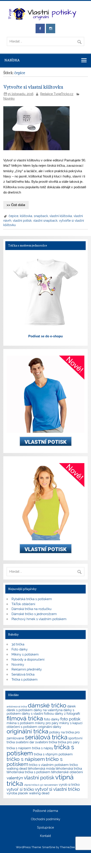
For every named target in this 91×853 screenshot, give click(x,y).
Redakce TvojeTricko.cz (56, 94)
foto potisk (70, 718)
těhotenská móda (41, 768)
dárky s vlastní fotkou (38, 713)
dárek (71, 706)
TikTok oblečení (23, 604)
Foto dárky (19, 649)
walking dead (39, 793)
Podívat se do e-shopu (45, 336)
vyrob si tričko (69, 784)
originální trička (27, 731)
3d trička (17, 644)
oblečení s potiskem (22, 727)
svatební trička (46, 742)
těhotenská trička (69, 768)
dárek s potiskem (20, 710)
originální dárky (49, 727)
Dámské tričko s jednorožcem (34, 614)
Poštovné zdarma (45, 811)
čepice (13, 216)
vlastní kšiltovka (60, 216)
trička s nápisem (19, 748)
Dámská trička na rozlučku (31, 609)
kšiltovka (26, 216)
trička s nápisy (42, 748)
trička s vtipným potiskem (53, 754)
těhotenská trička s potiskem (28, 772)
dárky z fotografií (67, 713)
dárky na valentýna (48, 710)
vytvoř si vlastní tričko (57, 789)
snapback (41, 216)
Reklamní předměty (26, 669)
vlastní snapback (45, 220)
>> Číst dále (16, 205)
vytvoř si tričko (20, 789)
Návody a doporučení (27, 659)
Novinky (9, 98)
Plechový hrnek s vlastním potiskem (38, 619)
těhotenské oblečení (67, 772)
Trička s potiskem (24, 679)
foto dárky (51, 719)
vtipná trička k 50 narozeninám (41, 785)
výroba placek (17, 793)
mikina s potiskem (20, 723)
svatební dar (25, 742)
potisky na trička (61, 732)
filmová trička (25, 718)
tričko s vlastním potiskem (49, 765)
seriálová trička (46, 737)
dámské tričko (47, 705)
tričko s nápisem (26, 759)
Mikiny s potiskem (25, 654)
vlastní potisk (22, 220)
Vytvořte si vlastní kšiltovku (33, 87)
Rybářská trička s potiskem (31, 599)
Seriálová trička (22, 674)
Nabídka (12, 60)
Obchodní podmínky (45, 819)
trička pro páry (69, 742)
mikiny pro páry (46, 723)
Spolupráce (45, 827)
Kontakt (45, 836)
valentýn (15, 777)
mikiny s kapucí (70, 723)
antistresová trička (17, 706)
